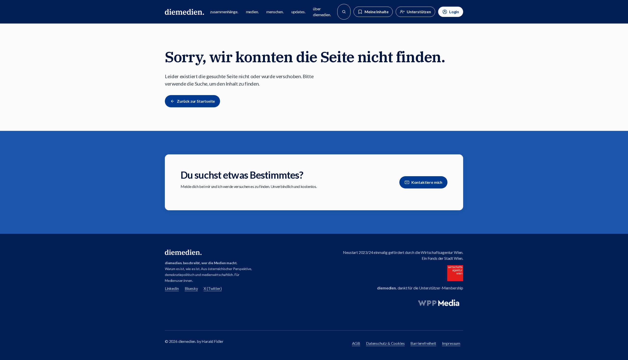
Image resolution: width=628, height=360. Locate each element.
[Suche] (344, 12)
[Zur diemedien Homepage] (184, 12)
